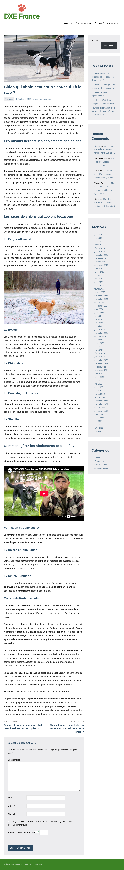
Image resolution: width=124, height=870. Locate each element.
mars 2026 (99, 245)
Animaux (68, 23)
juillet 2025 (99, 272)
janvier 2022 (99, 397)
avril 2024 (98, 323)
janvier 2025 (99, 292)
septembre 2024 (101, 306)
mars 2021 (99, 431)
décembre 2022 (101, 360)
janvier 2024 (99, 330)
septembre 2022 (101, 370)
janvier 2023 (99, 357)
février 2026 (99, 248)
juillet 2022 (99, 377)
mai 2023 (98, 347)
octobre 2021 (100, 408)
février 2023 (99, 353)
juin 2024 (98, 316)
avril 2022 (98, 387)
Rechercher (97, 40)
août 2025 (98, 269)
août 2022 (98, 374)
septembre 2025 (101, 265)
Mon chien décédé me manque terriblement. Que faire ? (104, 149)
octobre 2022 (100, 367)
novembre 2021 (101, 404)
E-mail (11, 806)
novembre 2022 (101, 363)
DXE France (53, 10)
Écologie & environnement (106, 23)
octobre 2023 (100, 336)
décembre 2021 (101, 401)
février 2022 (99, 394)
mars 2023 (99, 350)
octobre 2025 (100, 262)
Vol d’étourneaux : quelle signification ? (104, 161)
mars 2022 (99, 391)
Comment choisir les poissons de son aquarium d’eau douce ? (103, 76)
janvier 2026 (99, 252)
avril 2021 (98, 428)
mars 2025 (99, 285)
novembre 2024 (101, 299)
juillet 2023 (99, 343)
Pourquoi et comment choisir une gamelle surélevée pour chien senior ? (104, 111)
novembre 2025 (101, 258)
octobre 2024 (100, 302)
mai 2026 (98, 238)
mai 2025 (98, 279)
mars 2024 (99, 326)
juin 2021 (98, 421)
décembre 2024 (101, 296)
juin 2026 (98, 235)
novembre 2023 (101, 333)
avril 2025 (98, 282)
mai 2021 (98, 424)
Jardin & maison (83, 23)
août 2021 (98, 414)
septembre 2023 (101, 340)
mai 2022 (98, 384)
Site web (12, 814)
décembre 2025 (101, 255)
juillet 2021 (99, 418)
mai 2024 (98, 319)
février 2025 (99, 289)
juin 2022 (98, 380)
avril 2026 (98, 241)
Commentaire (14, 760)
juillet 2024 (99, 313)
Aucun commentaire (42, 99)
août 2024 (98, 309)
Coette (97, 146)
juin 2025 (98, 275)
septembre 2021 (101, 411)
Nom (10, 798)
